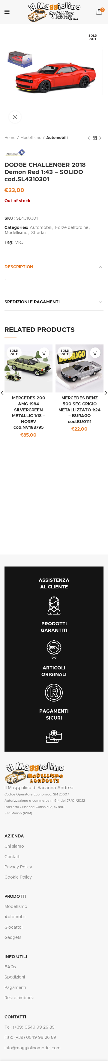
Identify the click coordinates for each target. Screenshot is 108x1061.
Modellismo (30, 138)
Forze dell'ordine (71, 228)
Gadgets (12, 938)
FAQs (10, 967)
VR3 (19, 242)
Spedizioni (14, 977)
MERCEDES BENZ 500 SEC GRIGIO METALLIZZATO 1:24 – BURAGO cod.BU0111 (79, 410)
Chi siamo (14, 846)
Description (18, 267)
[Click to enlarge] (15, 117)
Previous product (89, 138)
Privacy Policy (18, 867)
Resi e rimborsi (19, 998)
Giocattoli (13, 927)
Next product (101, 138)
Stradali (38, 233)
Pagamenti (15, 988)
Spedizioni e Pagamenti (32, 302)
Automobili (57, 138)
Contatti (12, 857)
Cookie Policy (18, 877)
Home (10, 138)
